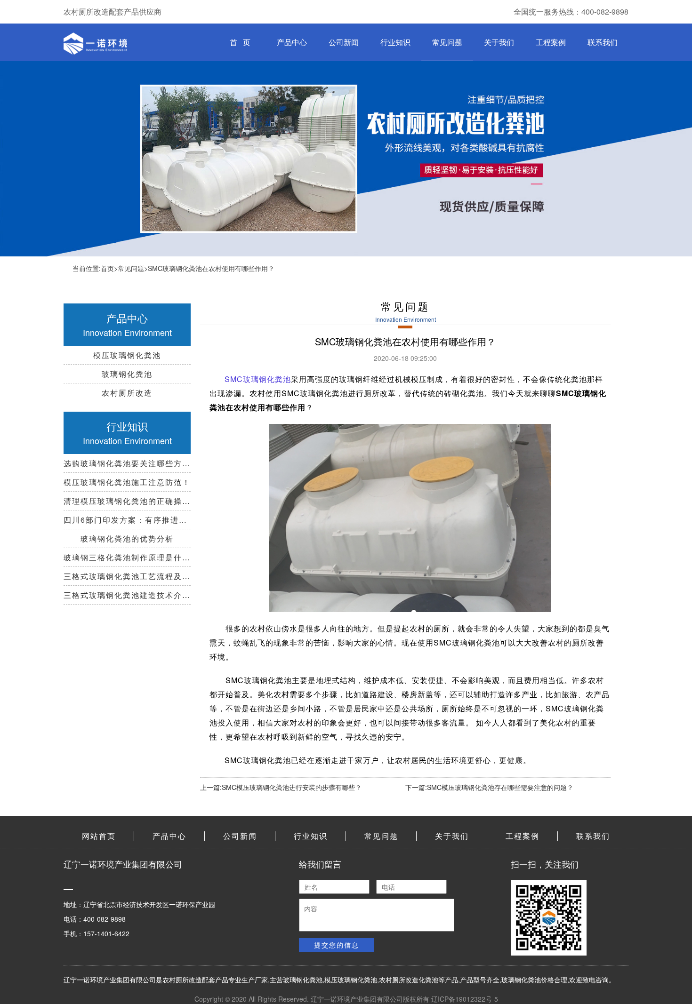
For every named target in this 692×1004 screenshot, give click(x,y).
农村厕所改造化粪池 (408, 979)
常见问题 (447, 42)
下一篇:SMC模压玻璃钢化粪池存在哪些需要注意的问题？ (489, 787)
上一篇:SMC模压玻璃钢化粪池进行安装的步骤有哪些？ (281, 787)
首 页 (240, 42)
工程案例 (551, 42)
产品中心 (292, 42)
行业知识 (395, 42)
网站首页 (99, 835)
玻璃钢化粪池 (302, 979)
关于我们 (499, 42)
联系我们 (602, 42)
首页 (107, 268)
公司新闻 (344, 42)
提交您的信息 (336, 944)
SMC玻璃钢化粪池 (258, 379)
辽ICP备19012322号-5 (464, 999)
